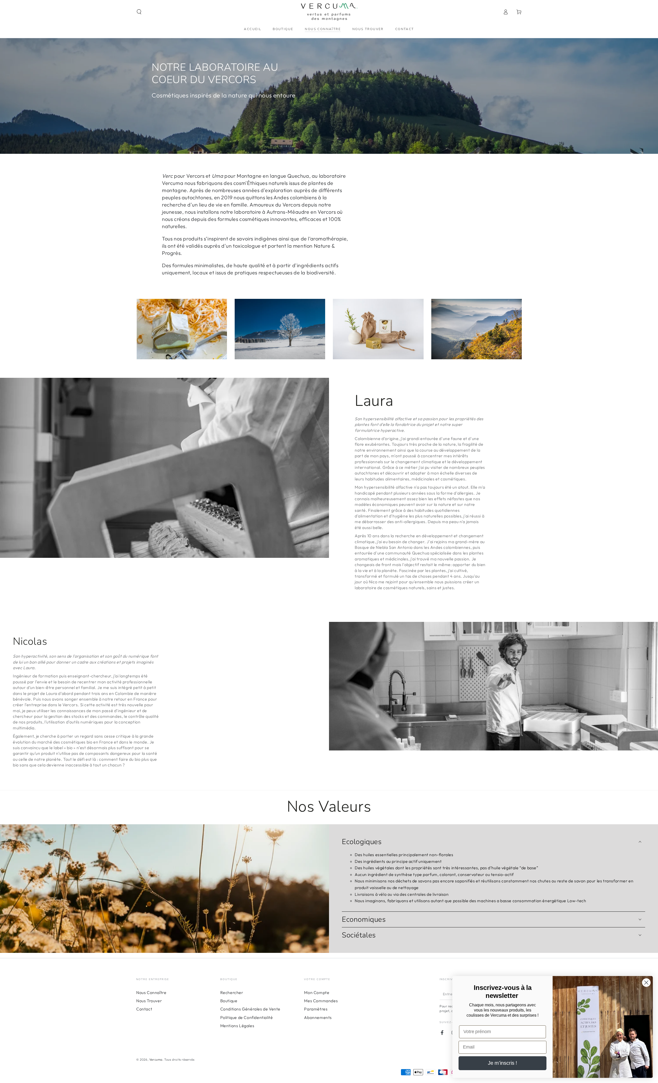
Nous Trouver (149, 1000)
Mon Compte (316, 992)
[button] (139, 11)
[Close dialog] (646, 982)
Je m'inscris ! (502, 1063)
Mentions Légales (237, 1025)
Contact (144, 1009)
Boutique (228, 1000)
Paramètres (315, 1009)
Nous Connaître (151, 992)
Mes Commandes (321, 1000)
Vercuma (155, 1059)
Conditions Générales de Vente (250, 1009)
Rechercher (231, 992)
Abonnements (318, 1017)
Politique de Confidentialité (246, 1017)
